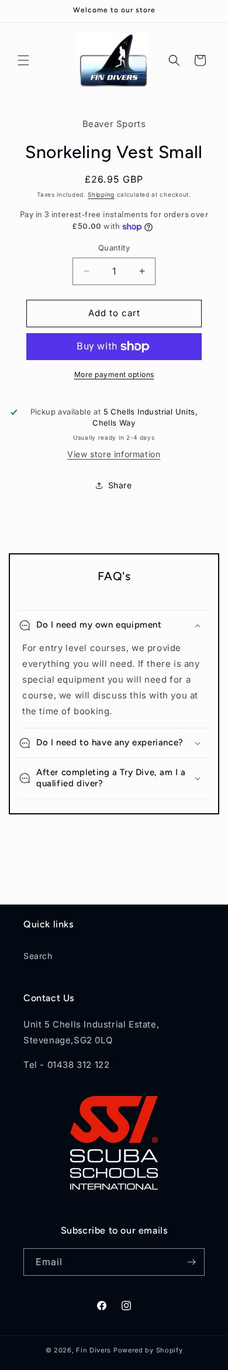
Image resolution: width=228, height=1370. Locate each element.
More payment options (114, 374)
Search (38, 956)
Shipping (101, 194)
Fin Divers (93, 1350)
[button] (23, 60)
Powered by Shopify (148, 1350)
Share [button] (120, 485)
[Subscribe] (191, 1262)
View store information (113, 454)
